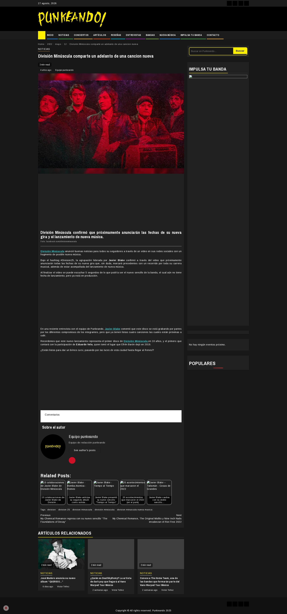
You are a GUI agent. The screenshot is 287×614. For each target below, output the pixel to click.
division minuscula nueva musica (134, 509)
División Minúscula (52, 251)
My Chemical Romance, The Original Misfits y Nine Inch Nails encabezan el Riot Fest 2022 (147, 518)
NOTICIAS (63, 35)
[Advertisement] (179, 18)
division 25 (64, 509)
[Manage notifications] (6, 608)
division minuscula (82, 509)
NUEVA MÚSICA (168, 35)
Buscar (240, 50)
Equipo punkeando (64, 70)
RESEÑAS (116, 35)
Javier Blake (112, 329)
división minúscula (104, 509)
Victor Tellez (63, 586)
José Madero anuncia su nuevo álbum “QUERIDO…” (58, 579)
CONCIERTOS (81, 35)
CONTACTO (213, 35)
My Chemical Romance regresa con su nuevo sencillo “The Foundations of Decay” (74, 518)
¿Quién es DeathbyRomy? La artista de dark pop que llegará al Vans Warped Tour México (111, 581)
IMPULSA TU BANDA (191, 35)
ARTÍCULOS (99, 35)
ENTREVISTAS (133, 35)
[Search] (246, 35)
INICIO (50, 35)
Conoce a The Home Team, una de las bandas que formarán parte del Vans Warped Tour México (160, 581)
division (51, 509)
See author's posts (85, 450)
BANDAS (150, 35)
